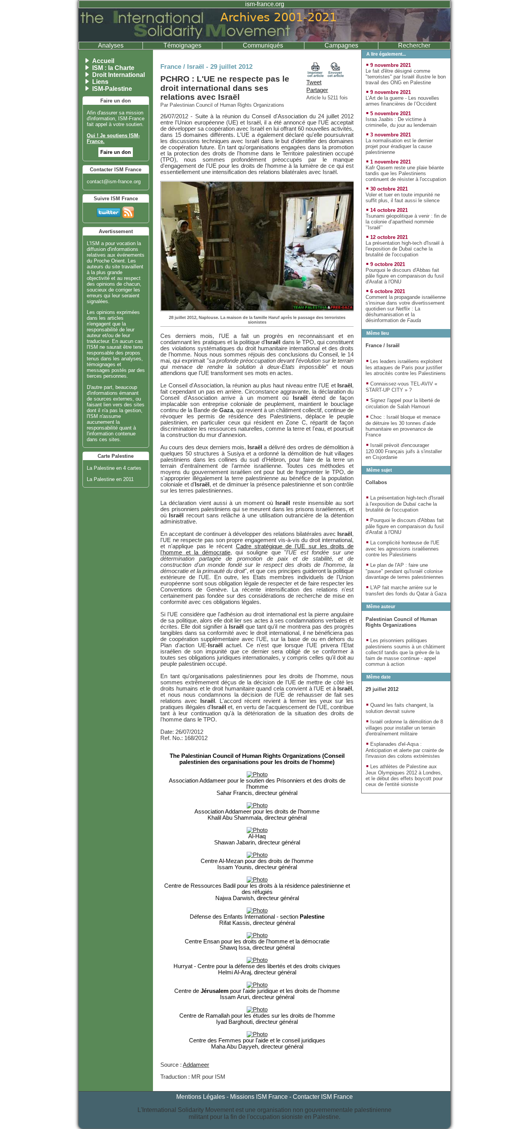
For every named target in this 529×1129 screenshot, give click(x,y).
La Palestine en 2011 (110, 479)
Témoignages (182, 45)
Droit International (118, 75)
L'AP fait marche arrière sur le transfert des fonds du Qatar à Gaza (406, 591)
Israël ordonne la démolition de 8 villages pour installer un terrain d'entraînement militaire (404, 728)
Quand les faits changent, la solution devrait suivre (399, 708)
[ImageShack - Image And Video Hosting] (257, 774)
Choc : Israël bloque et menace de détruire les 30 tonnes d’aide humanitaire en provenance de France (403, 426)
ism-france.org (264, 4)
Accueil (103, 61)
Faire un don (115, 152)
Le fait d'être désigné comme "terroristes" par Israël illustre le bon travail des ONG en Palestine (406, 76)
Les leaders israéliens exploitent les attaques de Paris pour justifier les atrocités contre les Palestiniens (406, 367)
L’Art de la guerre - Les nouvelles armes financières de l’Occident (402, 101)
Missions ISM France (259, 1096)
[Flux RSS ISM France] (128, 211)
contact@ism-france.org (114, 181)
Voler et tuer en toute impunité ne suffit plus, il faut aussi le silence (403, 197)
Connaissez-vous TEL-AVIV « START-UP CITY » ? (401, 387)
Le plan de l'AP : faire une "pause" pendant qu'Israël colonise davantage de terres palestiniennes (405, 571)
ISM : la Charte (113, 68)
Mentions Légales (200, 1096)
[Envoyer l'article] (335, 75)
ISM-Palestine (112, 88)
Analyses (111, 45)
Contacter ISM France (323, 1096)
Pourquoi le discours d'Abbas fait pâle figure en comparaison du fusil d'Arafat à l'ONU (405, 276)
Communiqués (263, 45)
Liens (100, 81)
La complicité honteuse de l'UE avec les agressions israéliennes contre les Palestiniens (403, 549)
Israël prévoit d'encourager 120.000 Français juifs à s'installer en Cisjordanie (404, 451)
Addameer (196, 1065)
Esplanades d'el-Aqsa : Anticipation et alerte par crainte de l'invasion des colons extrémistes (405, 750)
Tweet (313, 82)
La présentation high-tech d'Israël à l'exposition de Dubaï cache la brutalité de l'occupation (405, 249)
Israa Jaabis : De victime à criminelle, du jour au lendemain (401, 122)
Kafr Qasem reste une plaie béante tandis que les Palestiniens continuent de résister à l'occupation (406, 173)
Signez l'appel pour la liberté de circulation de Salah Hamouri (403, 403)
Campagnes (341, 45)
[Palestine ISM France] (264, 39)
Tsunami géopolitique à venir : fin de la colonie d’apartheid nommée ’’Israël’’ (406, 221)
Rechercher (414, 45)
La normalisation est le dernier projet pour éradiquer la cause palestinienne (399, 146)
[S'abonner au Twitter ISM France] (108, 211)
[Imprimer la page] (315, 75)
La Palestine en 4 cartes (114, 468)
